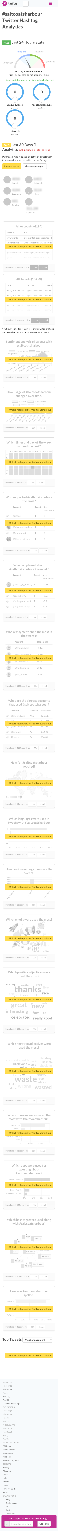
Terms (5, 1492)
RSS (8, 1506)
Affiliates (7, 1471)
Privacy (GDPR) (9, 1488)
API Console (8, 1453)
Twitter (9, 1510)
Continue (44, 1523)
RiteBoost (7, 1389)
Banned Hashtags (13, 1403)
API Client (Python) (11, 1460)
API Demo (7, 1446)
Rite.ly (5, 1393)
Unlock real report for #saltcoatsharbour (30, 246)
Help (5, 1478)
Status (6, 1481)
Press (5, 1485)
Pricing (6, 1467)
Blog (8, 1499)
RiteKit (6, 1400)
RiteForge (7, 1385)
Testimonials (11, 1503)
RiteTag (6, 1396)
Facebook (10, 1513)
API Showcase (9, 1449)
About (5, 1474)
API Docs (7, 1456)
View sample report (35, 166)
